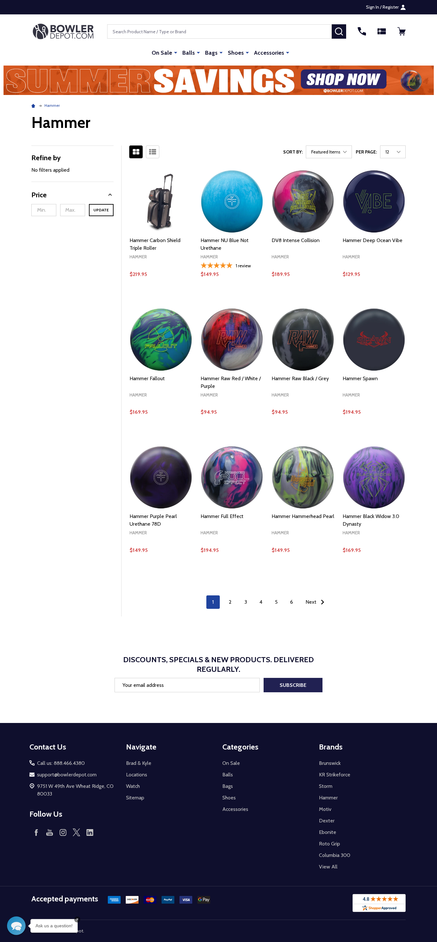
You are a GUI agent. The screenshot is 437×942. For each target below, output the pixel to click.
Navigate (141, 746)
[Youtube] (49, 832)
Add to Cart (161, 296)
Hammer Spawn (360, 378)
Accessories (269, 52)
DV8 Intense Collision (296, 240)
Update (101, 210)
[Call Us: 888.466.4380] (362, 31)
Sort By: (293, 152)
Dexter (327, 821)
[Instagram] (63, 832)
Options (303, 296)
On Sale (162, 52)
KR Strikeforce (334, 775)
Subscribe (293, 685)
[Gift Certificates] (381, 31)
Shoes (236, 52)
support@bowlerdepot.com (67, 775)
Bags (211, 52)
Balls (188, 52)
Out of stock (232, 296)
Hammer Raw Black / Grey (300, 378)
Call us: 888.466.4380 (61, 763)
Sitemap (135, 798)
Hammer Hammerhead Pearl (303, 516)
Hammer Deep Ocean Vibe (372, 240)
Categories (240, 746)
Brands (331, 746)
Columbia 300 (334, 855)
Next (312, 602)
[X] (76, 832)
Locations (136, 775)
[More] (175, 52)
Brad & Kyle (138, 763)
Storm (325, 786)
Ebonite (327, 832)
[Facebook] (36, 832)
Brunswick (330, 763)
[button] (219, 80)
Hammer (328, 798)
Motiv (325, 809)
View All (328, 867)
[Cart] (401, 31)
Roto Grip (329, 844)
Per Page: (366, 152)
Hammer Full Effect (222, 516)
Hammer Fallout (147, 378)
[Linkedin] (90, 832)
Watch (133, 786)
